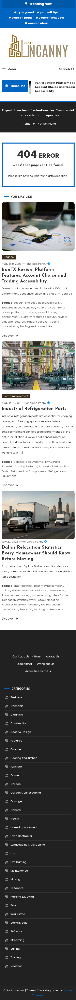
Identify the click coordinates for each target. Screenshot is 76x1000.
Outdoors (17, 888)
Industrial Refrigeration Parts (34, 408)
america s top (22, 586)
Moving (15, 879)
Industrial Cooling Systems (19, 466)
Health (15, 819)
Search (64, 69)
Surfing (15, 949)
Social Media (19, 923)
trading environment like (36, 326)
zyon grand (25, 12)
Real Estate (61, 595)
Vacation (16, 966)
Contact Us (20, 656)
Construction (19, 723)
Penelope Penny (35, 264)
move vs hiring (41, 595)
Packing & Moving (22, 897)
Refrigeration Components (28, 471)
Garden (16, 784)
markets (30, 312)
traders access (37, 322)
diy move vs (56, 590)
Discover (8, 336)
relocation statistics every (19, 600)
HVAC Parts (52, 462)
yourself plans (22, 18)
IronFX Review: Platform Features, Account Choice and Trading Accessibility (34, 275)
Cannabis (17, 706)
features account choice (18, 307)
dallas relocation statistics (29, 590)
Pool (13, 905)
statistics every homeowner (20, 604)
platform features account (38, 317)
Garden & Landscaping (26, 793)
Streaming (17, 940)
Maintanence (19, 871)
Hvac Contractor (21, 836)
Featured (16, 741)
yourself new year (51, 18)
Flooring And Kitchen (24, 758)
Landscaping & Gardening (28, 845)
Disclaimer (24, 664)
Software (16, 931)
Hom (37, 656)
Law (13, 853)
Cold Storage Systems (28, 462)
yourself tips (49, 12)
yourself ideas (38, 23)
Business (16, 697)
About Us (53, 656)
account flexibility (49, 303)
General (16, 810)
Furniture (16, 767)
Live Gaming (19, 862)
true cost (26, 609)
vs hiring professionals (49, 609)
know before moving (16, 595)
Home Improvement (16, 396)
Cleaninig (17, 715)
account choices (24, 303)
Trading (16, 957)
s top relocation (48, 600)
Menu (11, 69)
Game (15, 775)
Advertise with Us (38, 671)
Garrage (16, 801)
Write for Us (46, 664)
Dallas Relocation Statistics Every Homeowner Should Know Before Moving (36, 553)
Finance (9, 257)
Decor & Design (21, 732)
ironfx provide (46, 307)
